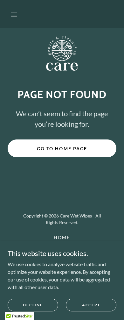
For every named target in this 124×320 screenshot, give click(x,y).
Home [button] (62, 237)
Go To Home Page (62, 148)
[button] (14, 14)
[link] (62, 53)
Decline (33, 304)
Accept (91, 304)
